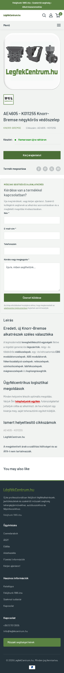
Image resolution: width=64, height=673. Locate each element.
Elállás (6, 546)
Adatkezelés (9, 552)
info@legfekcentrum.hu (15, 631)
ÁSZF (6, 539)
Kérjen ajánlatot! (11, 565)
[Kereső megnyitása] (44, 15)
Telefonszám (10, 244)
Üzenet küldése (32, 297)
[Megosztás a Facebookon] (38, 168)
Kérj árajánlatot (32, 155)
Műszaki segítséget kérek (21, 642)
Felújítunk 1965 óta (12, 592)
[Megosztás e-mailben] (58, 168)
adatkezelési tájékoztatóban (15, 308)
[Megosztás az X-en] (51, 168)
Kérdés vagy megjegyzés (16, 259)
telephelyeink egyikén (27, 401)
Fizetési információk (14, 559)
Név (6, 213)
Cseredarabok (10, 533)
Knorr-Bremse (12, 127)
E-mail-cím (10, 228)
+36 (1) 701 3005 (11, 625)
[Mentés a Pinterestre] (45, 168)
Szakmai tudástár (12, 599)
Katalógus (8, 586)
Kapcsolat (8, 605)
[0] (58, 15)
